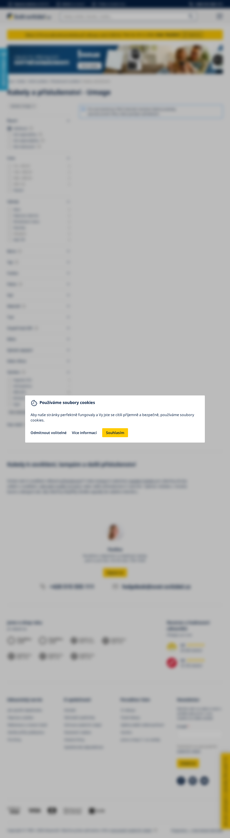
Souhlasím (115, 432)
